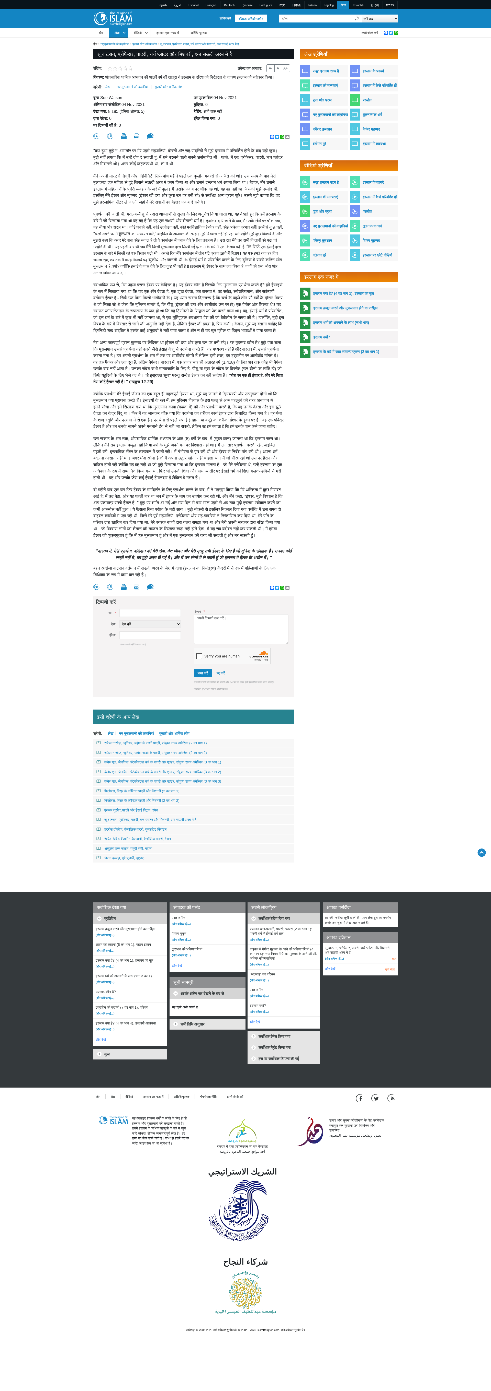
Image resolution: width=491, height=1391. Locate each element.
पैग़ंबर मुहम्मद (371, 240)
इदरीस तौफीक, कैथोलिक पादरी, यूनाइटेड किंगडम (135, 829)
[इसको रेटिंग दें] (96, 136)
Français (211, 5)
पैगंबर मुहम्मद (371, 129)
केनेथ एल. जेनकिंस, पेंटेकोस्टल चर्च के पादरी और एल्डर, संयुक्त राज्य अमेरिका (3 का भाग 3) (162, 781)
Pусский (247, 5)
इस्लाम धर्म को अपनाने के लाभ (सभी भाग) (341, 322)
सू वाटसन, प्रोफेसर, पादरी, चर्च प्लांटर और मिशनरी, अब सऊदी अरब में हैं (150, 820)
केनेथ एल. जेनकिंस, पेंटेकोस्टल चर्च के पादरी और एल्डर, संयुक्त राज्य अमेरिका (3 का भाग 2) (162, 772)
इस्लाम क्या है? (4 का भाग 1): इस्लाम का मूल (343, 293)
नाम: (112, 613)
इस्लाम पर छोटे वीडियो (377, 255)
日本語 (296, 5)
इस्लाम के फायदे (373, 71)
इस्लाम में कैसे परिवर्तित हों (380, 85)
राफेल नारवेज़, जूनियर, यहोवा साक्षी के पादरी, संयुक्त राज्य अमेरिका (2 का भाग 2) (155, 753)
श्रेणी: (98, 87)
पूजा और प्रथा (322, 100)
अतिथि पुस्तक (199, 33)
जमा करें (203, 673)
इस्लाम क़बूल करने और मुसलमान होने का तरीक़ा (345, 308)
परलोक (367, 100)
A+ (285, 68)
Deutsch (229, 5)
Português (266, 5)
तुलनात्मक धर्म (372, 114)
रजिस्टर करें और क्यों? (251, 19)
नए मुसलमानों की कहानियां (115, 44)
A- (270, 68)
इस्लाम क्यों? (321, 337)
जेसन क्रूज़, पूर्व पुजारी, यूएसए (123, 858)
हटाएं (394, 958)
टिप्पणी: (199, 612)
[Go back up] (481, 852)
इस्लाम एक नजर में (168, 33)
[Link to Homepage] (112, 18)
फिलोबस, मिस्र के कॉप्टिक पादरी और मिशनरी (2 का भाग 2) (142, 800)
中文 (282, 5)
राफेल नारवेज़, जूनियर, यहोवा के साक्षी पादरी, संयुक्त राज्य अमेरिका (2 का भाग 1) (155, 743)
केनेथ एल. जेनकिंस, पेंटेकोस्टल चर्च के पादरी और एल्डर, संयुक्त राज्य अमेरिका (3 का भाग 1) (162, 762)
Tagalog (329, 5)
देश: (113, 624)
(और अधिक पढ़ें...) (105, 935)
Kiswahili (358, 5)
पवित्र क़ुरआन (322, 129)
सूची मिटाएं (390, 969)
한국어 (375, 5)
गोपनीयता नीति (208, 1097)
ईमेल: (112, 635)
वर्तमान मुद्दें (319, 144)
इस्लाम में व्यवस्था (374, 144)
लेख (117, 33)
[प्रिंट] (124, 136)
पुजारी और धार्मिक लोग (144, 44)
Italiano (312, 5)
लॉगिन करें (225, 18)
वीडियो (138, 33)
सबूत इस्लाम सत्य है (326, 71)
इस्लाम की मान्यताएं (325, 85)
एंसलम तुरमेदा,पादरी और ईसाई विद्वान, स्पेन (131, 810)
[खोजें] (357, 18)
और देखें (101, 1040)
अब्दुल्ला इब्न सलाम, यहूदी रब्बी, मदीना (128, 848)
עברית (390, 5)
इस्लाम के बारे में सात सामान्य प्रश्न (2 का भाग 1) (346, 351)
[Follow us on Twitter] (375, 1098)
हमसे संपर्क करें (370, 32)
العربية (177, 5)
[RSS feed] (391, 1098)
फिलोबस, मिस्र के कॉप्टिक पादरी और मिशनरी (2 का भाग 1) (142, 791)
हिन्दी (343, 5)
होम (101, 33)
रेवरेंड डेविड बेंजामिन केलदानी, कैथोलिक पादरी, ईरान (137, 839)
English (162, 5)
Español (193, 5)
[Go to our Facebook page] (360, 1098)
